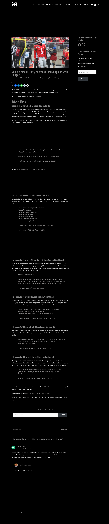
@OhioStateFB (40, 311)
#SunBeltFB (45, 279)
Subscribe (62, 414)
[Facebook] (79, 45)
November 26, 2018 (39, 288)
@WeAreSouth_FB (24, 281)
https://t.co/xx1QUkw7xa (45, 225)
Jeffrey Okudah (49, 78)
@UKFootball (22, 372)
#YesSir (20, 374)
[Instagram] (95, 5)
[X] (83, 45)
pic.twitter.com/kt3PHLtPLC (53, 283)
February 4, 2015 (52, 378)
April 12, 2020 (46, 348)
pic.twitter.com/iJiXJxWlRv (50, 156)
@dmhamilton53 (30, 311)
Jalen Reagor (40, 78)
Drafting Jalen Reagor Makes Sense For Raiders (31, 169)
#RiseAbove (40, 283)
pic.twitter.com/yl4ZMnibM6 (27, 344)
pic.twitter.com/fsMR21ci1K (47, 314)
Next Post (65, 429)
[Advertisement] (54, 20)
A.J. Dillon (33, 78)
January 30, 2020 (49, 318)
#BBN (59, 372)
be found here (37, 96)
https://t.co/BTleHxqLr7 (29, 314)
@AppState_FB (43, 281)
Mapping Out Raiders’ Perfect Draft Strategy (37, 393)
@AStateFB (21, 283)
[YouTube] (92, 5)
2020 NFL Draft (24, 78)
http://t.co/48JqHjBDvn (49, 372)
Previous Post (16, 429)
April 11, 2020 (40, 230)
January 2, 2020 (50, 161)
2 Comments (15, 78)
